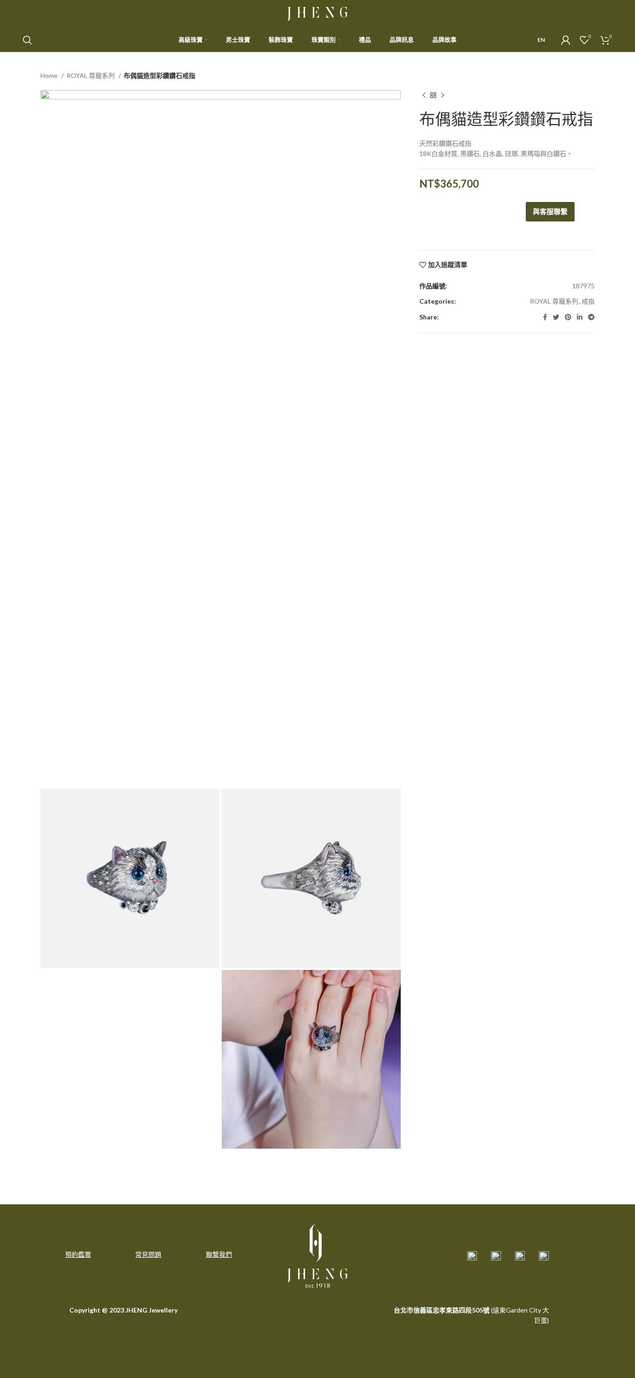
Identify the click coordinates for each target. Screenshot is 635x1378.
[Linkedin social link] (579, 317)
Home (49, 75)
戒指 (588, 301)
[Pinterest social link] (568, 317)
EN (541, 40)
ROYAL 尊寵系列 (91, 75)
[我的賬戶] (565, 40)
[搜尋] (27, 40)
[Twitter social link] (556, 317)
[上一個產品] (424, 95)
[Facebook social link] (545, 317)
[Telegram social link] (591, 317)
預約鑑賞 (78, 1254)
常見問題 (148, 1254)
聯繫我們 (219, 1254)
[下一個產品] (442, 95)
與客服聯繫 (550, 211)
